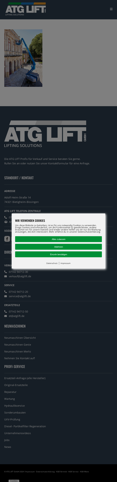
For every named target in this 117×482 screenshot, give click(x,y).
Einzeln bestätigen (58, 254)
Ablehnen (58, 247)
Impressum (65, 263)
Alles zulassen (58, 239)
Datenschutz (52, 263)
